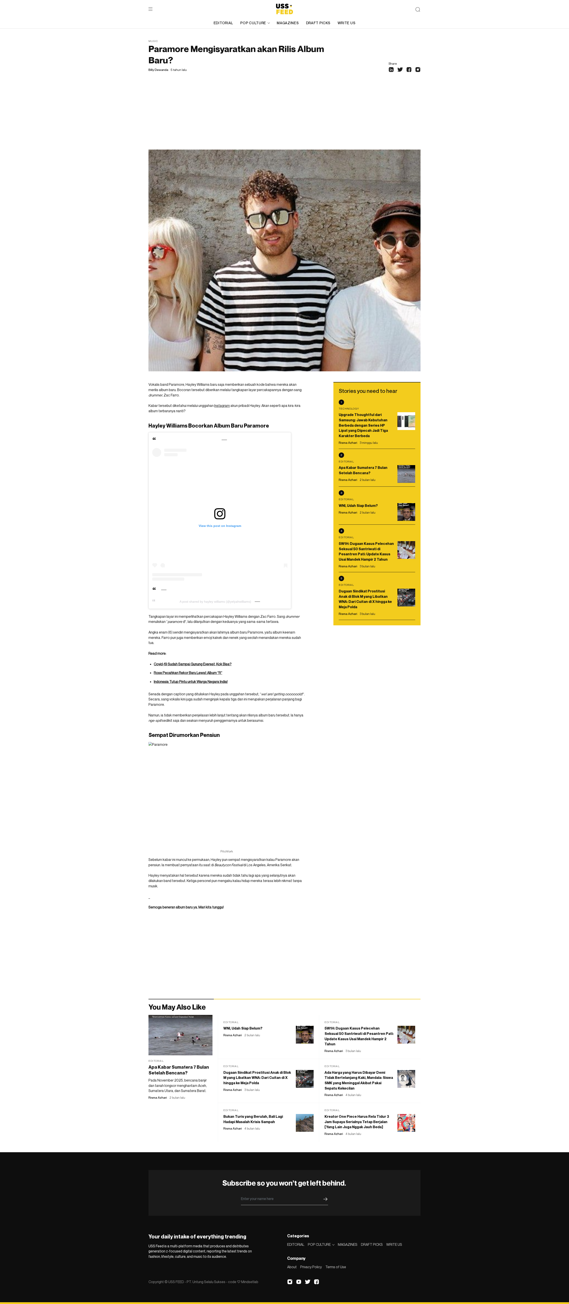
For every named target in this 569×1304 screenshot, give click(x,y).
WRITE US (347, 23)
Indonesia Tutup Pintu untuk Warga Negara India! (191, 681)
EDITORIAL (223, 23)
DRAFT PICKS (318, 23)
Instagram (222, 405)
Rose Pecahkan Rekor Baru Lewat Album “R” (188, 672)
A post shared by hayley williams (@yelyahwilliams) (215, 601)
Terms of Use (335, 1267)
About (292, 1267)
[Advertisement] (284, 116)
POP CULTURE (253, 23)
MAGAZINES (288, 23)
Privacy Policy (311, 1267)
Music (153, 41)
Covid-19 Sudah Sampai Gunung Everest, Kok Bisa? (193, 664)
